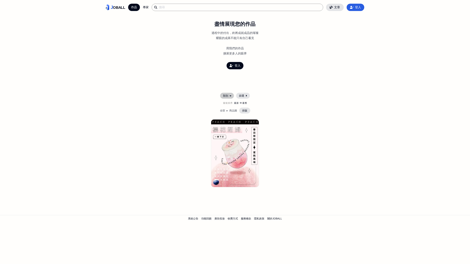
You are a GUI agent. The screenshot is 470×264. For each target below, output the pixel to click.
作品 (134, 7)
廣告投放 (219, 218)
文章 (337, 7)
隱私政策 (259, 218)
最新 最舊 (240, 103)
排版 (244, 110)
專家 (146, 7)
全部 (222, 110)
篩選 (241, 95)
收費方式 (233, 218)
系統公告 (193, 218)
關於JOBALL (274, 218)
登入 (358, 7)
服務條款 (246, 218)
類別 (225, 95)
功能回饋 (206, 218)
